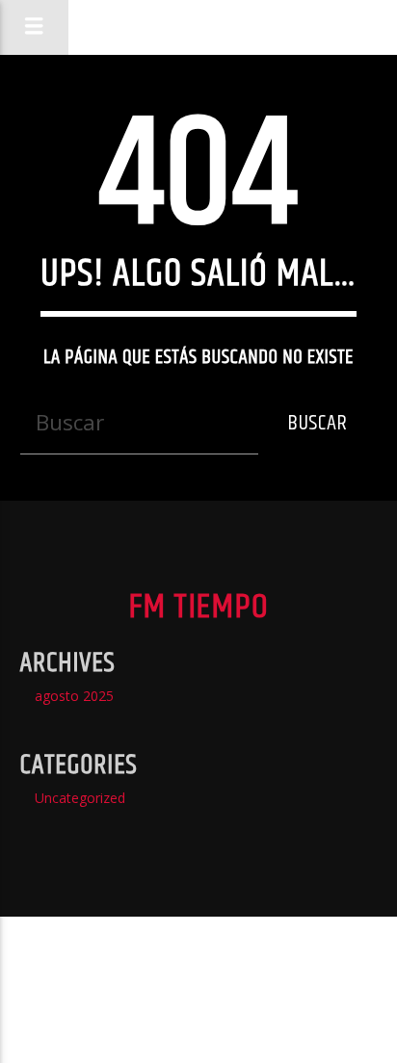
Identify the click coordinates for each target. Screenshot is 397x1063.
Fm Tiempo (198, 26)
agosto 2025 (74, 696)
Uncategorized (80, 798)
